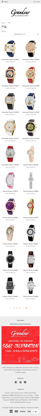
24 (26, 308)
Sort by (3, 31)
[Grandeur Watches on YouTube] (25, 382)
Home (3, 23)
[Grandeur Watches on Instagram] (20, 382)
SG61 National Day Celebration (20, 324)
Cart (38, 1)
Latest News (20, 320)
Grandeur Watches (20, 407)
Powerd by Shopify (33, 407)
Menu (6, 1)
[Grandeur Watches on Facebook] (16, 382)
